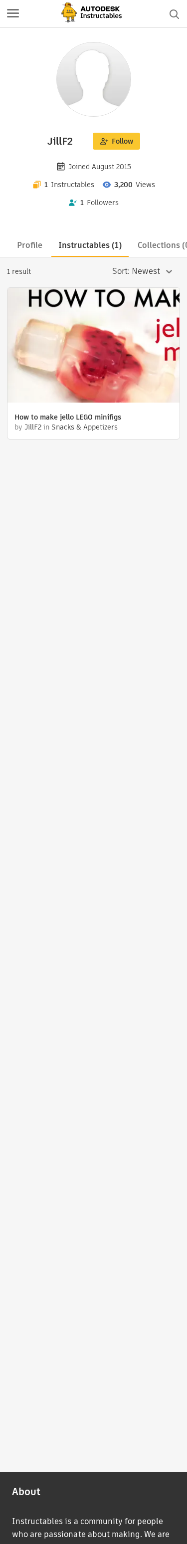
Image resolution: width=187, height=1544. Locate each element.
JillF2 (32, 427)
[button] (13, 14)
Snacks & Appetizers (84, 427)
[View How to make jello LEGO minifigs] (93, 346)
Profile (29, 245)
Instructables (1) (90, 245)
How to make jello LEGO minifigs (67, 417)
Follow (122, 141)
